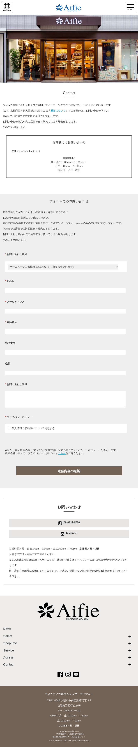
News (7, 629)
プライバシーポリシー (69, 731)
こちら (62, 453)
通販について (58, 110)
